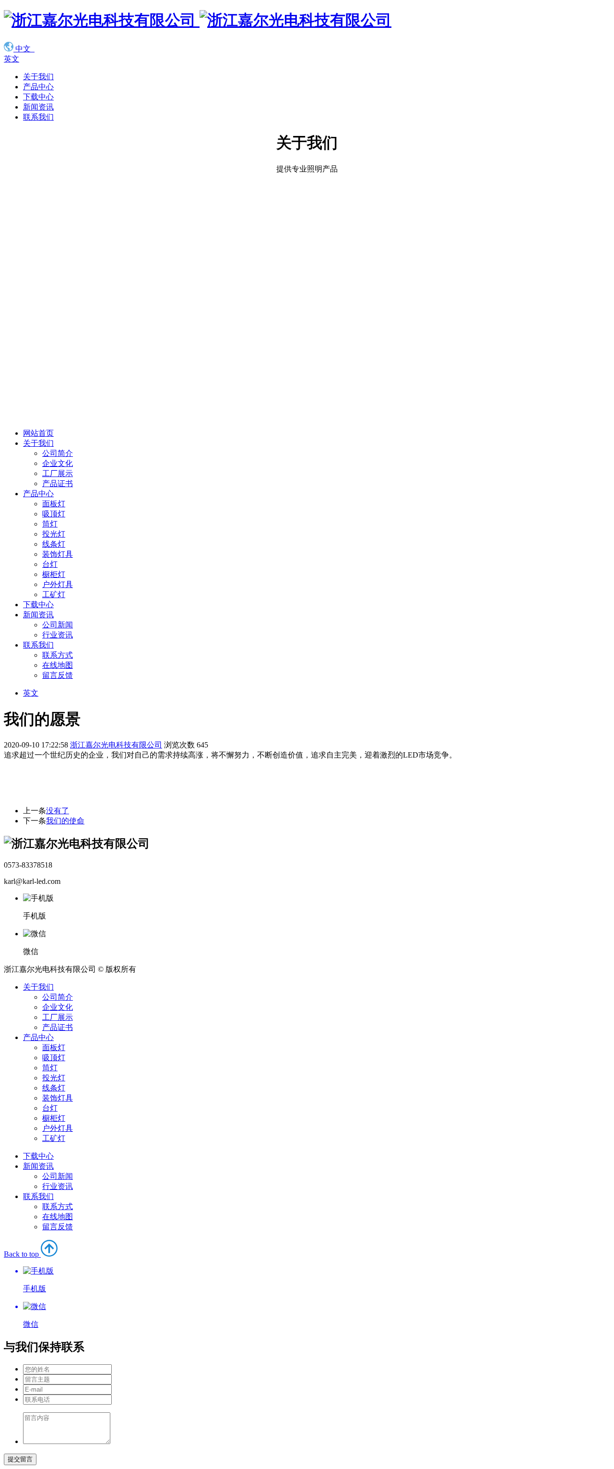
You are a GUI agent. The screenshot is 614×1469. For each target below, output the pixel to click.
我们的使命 (65, 821)
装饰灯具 (57, 554)
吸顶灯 (53, 514)
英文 (11, 59)
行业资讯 (57, 635)
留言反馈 (57, 675)
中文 (24, 49)
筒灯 (50, 524)
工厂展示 (57, 473)
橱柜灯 (53, 574)
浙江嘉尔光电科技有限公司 (116, 745)
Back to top (25, 1289)
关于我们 (38, 77)
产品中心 (38, 87)
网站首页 (38, 433)
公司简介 (57, 453)
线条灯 (53, 544)
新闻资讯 (38, 107)
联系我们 (38, 117)
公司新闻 (57, 625)
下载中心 (38, 97)
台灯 (50, 564)
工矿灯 (53, 594)
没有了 (57, 811)
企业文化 (57, 463)
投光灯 (53, 534)
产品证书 (57, 483)
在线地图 (57, 665)
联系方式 (57, 655)
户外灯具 (57, 584)
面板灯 (53, 504)
